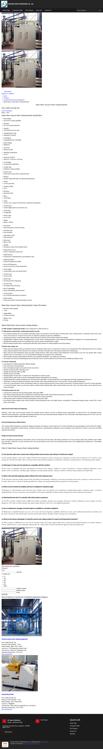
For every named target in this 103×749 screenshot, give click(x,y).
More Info (39, 10)
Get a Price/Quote (7, 110)
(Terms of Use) (44, 741)
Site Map (72, 733)
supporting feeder (8, 694)
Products (6, 98)
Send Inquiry (7, 91)
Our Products (29, 10)
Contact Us (48, 10)
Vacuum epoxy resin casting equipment (15, 639)
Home (5, 96)
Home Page (6, 10)
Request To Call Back (8, 93)
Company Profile (17, 10)
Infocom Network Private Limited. (31, 743)
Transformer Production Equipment (14, 100)
